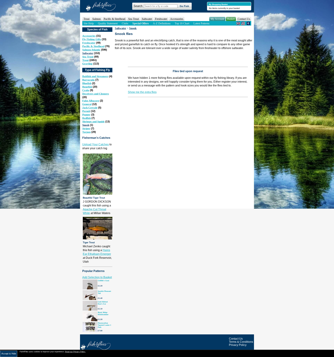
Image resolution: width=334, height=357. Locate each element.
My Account (217, 18)
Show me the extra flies (142, 92)
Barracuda (88, 79)
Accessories (176, 18)
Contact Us (244, 18)
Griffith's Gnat (103, 281)
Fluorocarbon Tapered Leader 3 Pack (104, 325)
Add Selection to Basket (97, 277)
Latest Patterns (201, 23)
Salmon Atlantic (91, 49)
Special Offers (140, 23)
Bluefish (86, 83)
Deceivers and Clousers (95, 93)
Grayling (87, 63)
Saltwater (87, 53)
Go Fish (184, 6)
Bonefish (87, 86)
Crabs (85, 90)
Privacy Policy (237, 344)
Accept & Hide (8, 353)
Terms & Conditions (241, 341)
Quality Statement (108, 23)
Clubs (125, 23)
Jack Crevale (89, 107)
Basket (231, 18)
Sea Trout (87, 56)
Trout (85, 60)
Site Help (89, 23)
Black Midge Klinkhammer (103, 313)
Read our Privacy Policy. (75, 352)
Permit (86, 111)
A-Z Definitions (161, 23)
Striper (86, 128)
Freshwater (88, 42)
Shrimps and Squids (93, 121)
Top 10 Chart (182, 23)
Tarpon (86, 132)
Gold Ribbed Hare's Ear (103, 303)
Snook (85, 125)
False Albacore (90, 100)
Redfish (86, 118)
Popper (86, 114)
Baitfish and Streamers (95, 76)
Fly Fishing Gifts (91, 39)
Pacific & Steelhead (93, 46)
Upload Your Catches (95, 144)
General (87, 104)
